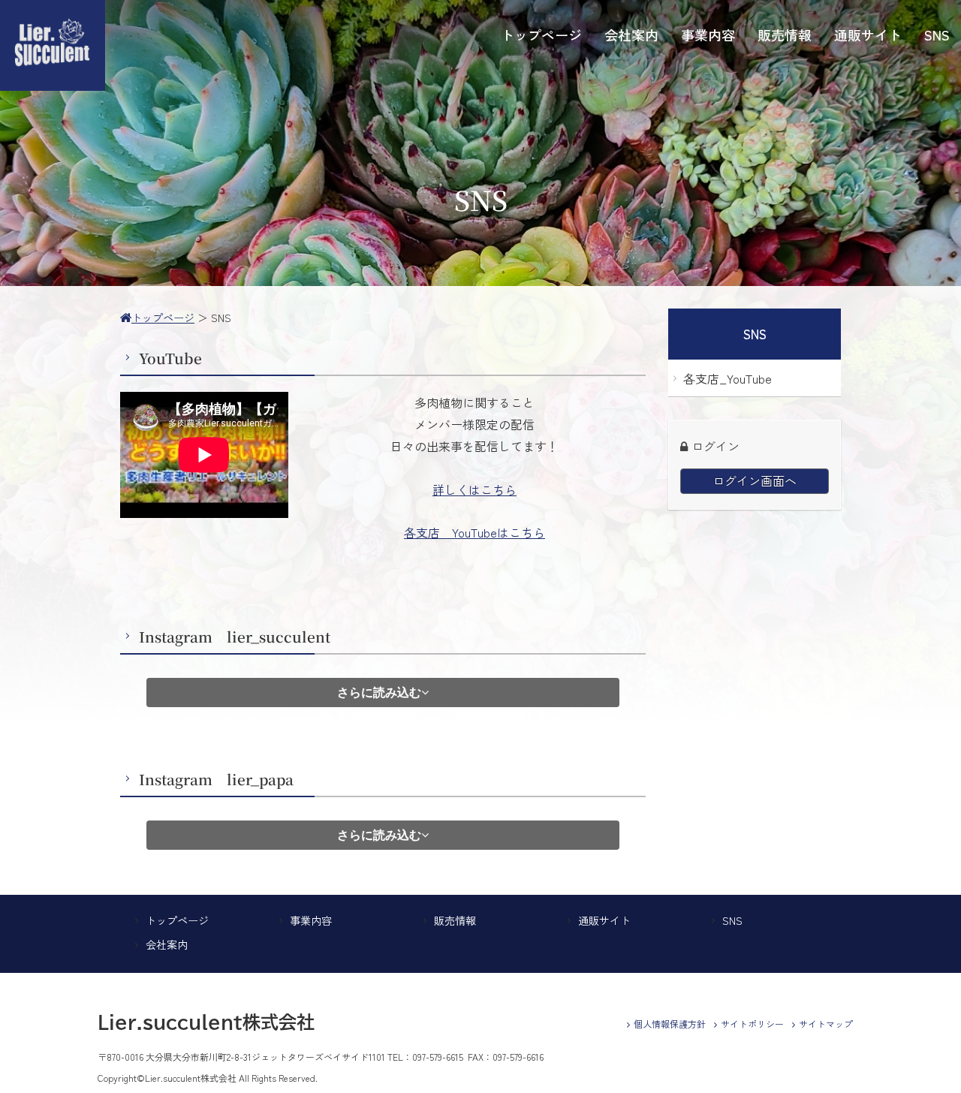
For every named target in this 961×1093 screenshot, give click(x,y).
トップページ (177, 920)
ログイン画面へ (754, 480)
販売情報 (455, 920)
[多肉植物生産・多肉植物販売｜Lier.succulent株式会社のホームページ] (52, 86)
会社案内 (167, 944)
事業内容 (311, 920)
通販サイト (604, 920)
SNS (732, 920)
